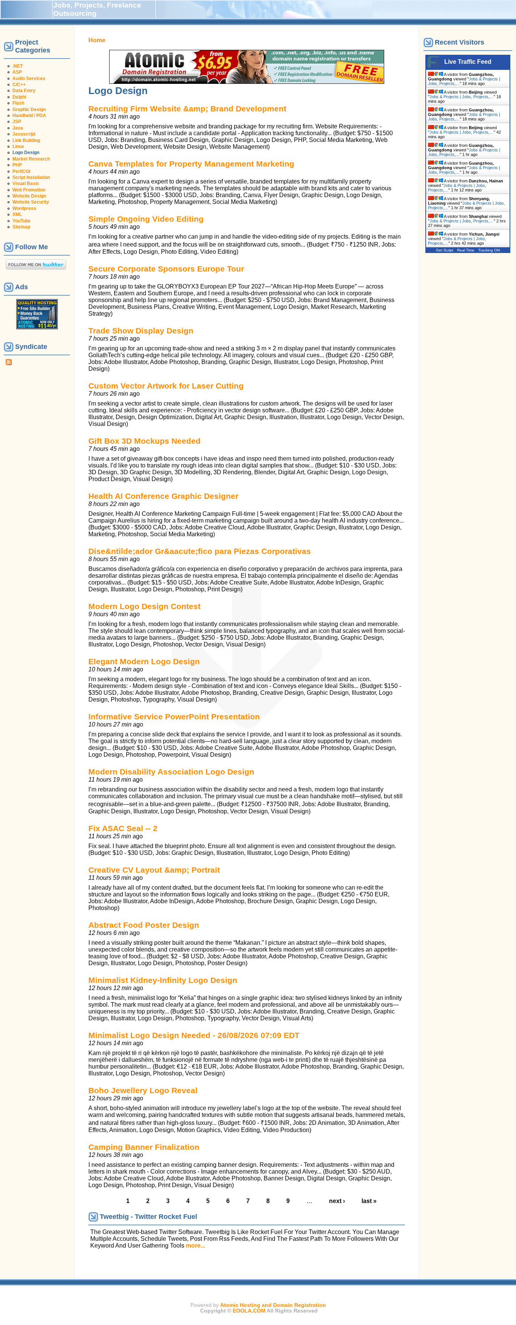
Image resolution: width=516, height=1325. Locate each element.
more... (195, 1245)
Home (96, 40)
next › (337, 1201)
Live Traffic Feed (467, 62)
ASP (17, 72)
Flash (18, 103)
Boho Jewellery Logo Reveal (143, 1090)
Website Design (29, 196)
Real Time (465, 250)
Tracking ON (489, 250)
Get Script (444, 250)
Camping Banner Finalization (143, 1147)
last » (369, 1201)
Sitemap (21, 227)
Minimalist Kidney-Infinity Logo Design (162, 980)
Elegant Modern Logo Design (144, 661)
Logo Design (25, 152)
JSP (16, 121)
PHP (17, 165)
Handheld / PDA (29, 115)
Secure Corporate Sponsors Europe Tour (166, 268)
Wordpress (24, 208)
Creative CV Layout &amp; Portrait (154, 869)
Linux (18, 146)
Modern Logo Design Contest (144, 606)
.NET (17, 66)
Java (17, 128)
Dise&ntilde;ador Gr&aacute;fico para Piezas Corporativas (199, 551)
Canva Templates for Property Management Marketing (191, 163)
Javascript (24, 134)
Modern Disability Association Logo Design (171, 771)
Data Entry (24, 90)
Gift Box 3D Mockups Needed (144, 441)
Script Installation (31, 177)
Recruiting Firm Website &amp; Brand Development (187, 108)
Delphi (19, 97)
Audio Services (28, 78)
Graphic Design (29, 109)
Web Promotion (28, 190)
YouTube (21, 221)
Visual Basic (25, 183)
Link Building (26, 140)
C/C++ (19, 84)
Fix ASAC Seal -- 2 (123, 828)
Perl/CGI (21, 171)
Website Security (30, 202)
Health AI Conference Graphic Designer (163, 496)
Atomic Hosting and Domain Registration (273, 1305)
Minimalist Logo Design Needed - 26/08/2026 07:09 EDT (194, 1035)
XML (17, 214)
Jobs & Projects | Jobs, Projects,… (461, 96)
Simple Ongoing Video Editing (146, 218)
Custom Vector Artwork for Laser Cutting (166, 385)
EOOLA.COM (249, 1311)
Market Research (31, 159)
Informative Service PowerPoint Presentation (174, 716)
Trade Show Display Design (140, 330)
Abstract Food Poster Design (143, 925)
